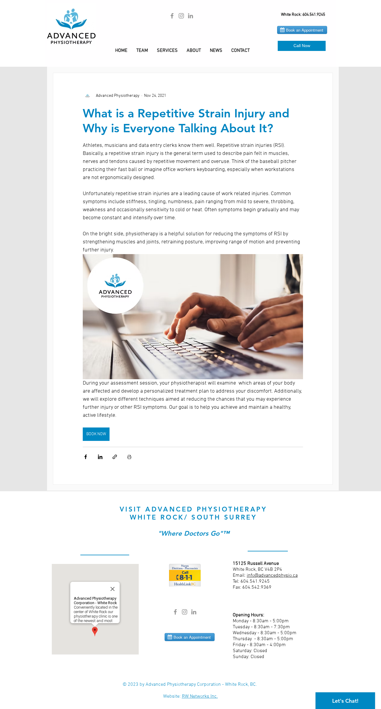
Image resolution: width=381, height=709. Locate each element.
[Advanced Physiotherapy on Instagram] (181, 15)
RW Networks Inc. (200, 696)
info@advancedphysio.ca (272, 576)
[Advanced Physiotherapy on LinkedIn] (190, 15)
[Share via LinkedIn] (100, 457)
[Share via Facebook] (85, 457)
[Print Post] (129, 457)
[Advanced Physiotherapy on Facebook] (172, 15)
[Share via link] (115, 457)
